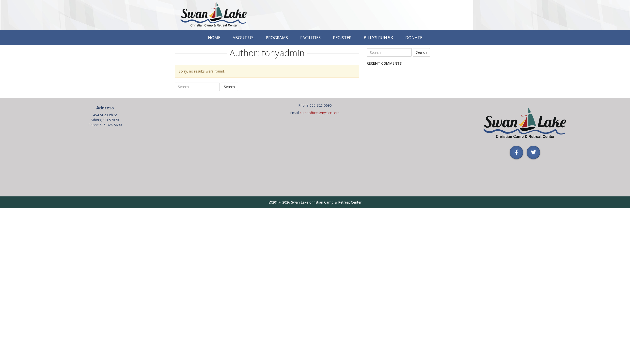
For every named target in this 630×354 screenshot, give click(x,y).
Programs (277, 37)
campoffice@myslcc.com (320, 112)
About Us (243, 37)
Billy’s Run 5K (378, 37)
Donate (413, 37)
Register (342, 37)
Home (214, 37)
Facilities (310, 37)
